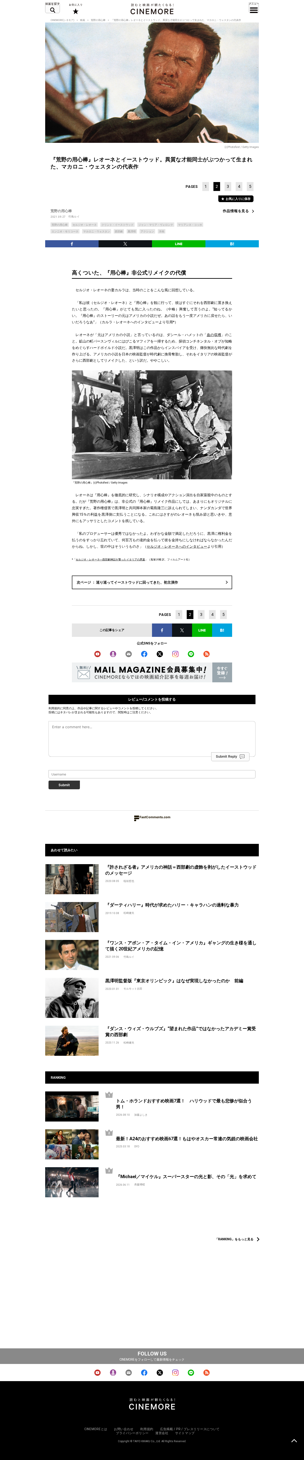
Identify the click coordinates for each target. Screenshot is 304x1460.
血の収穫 (214, 335)
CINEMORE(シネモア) (62, 20)
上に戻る (294, 1441)
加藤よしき (141, 1114)
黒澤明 (132, 231)
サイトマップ (185, 1433)
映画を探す (52, 7)
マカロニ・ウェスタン (96, 231)
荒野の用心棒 (98, 20)
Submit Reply (226, 757)
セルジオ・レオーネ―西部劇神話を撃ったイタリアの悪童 (110, 559)
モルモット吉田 (133, 988)
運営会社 (161, 1433)
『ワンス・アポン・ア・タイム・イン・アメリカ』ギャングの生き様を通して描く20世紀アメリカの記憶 (181, 945)
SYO (136, 1146)
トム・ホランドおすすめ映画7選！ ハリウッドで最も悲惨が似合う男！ (184, 1103)
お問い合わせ (124, 1429)
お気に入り (75, 9)
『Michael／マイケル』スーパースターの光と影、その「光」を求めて (186, 1176)
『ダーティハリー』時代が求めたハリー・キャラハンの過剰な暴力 (172, 905)
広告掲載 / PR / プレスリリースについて (190, 1429)
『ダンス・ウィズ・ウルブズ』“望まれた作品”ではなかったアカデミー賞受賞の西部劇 (180, 1031)
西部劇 (119, 231)
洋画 (161, 231)
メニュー (254, 7)
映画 (82, 20)
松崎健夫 (129, 913)
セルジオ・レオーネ (85, 224)
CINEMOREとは (95, 1429)
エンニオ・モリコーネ (65, 231)
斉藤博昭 (139, 1184)
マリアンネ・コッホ (190, 224)
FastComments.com (155, 817)
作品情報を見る (236, 211)
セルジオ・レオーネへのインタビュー (177, 546)
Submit (64, 785)
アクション (147, 231)
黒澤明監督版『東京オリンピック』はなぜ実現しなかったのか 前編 (174, 980)
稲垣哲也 (129, 881)
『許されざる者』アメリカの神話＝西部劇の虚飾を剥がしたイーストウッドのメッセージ (181, 870)
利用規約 (54, 708)
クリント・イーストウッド (117, 224)
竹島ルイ (73, 216)
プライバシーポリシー (132, 1433)
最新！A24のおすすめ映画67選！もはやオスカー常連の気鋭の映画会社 (187, 1138)
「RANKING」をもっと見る (234, 1239)
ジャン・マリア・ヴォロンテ (155, 224)
